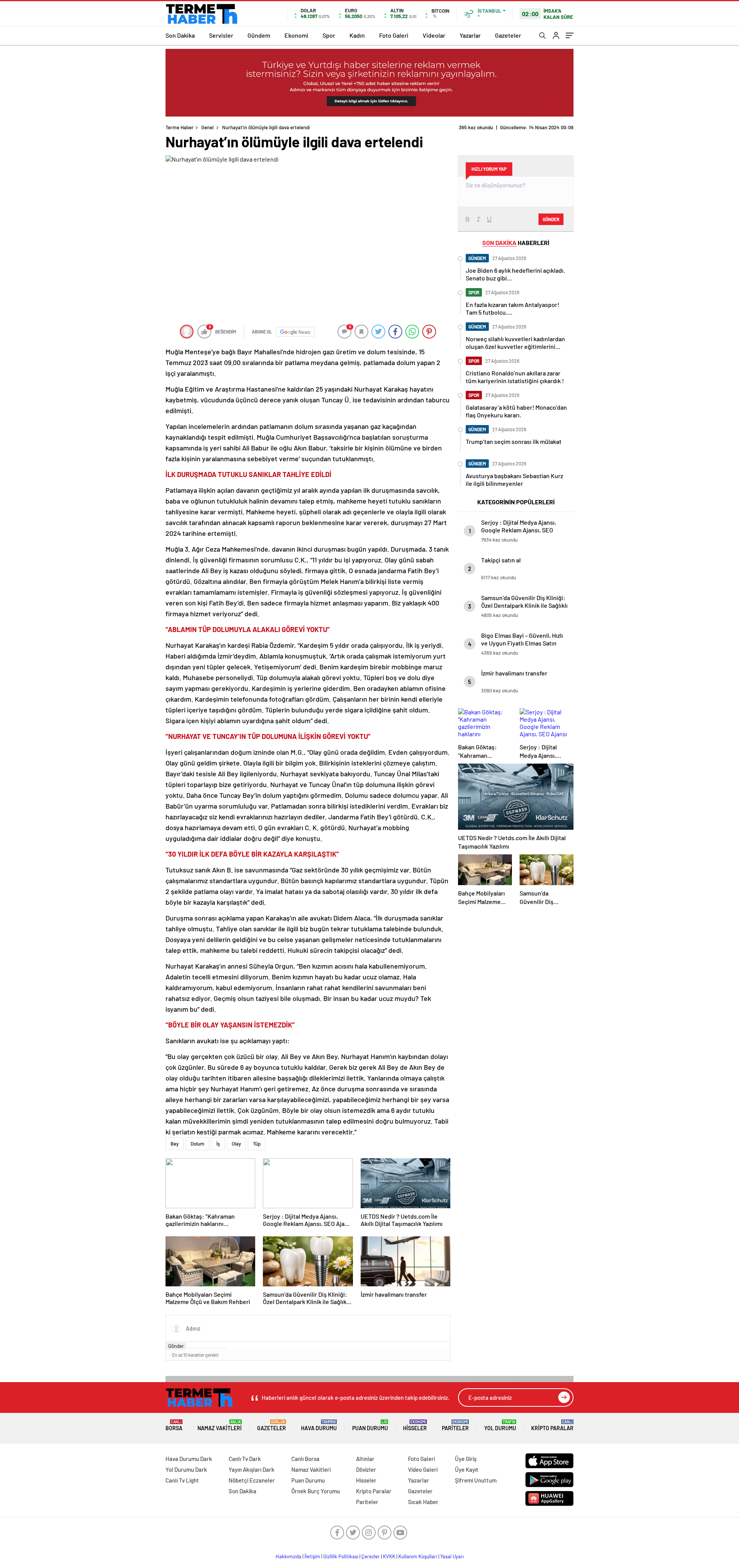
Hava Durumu (319, 1425)
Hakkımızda (288, 1556)
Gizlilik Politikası (340, 1556)
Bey (175, 1144)
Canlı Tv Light (182, 1480)
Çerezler (370, 1556)
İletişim (312, 1556)
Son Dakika (180, 35)
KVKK (389, 1556)
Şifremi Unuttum (476, 1480)
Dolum (197, 1144)
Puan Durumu (370, 1425)
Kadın (357, 35)
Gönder (176, 1346)
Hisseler (415, 1425)
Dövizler (366, 1469)
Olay (236, 1144)
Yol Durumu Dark (186, 1469)
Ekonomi (296, 35)
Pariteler (455, 1425)
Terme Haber (180, 127)
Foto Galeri (393, 35)
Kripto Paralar (552, 1425)
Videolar (434, 35)
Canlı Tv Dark (245, 1458)
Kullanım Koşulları (417, 1556)
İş (218, 1144)
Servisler (221, 35)
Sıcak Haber (423, 1501)
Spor (329, 35)
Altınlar (365, 1458)
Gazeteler (508, 35)
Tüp (257, 1144)
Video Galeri (423, 1469)
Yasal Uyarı (452, 1556)
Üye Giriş (466, 1458)
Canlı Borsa (305, 1458)
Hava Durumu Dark (189, 1458)
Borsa (174, 1425)
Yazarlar (470, 35)
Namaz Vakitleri (219, 1425)
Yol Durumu (500, 1425)
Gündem (258, 35)
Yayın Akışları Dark (251, 1469)
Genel (207, 127)
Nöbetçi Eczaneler (252, 1480)
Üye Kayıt (466, 1469)
